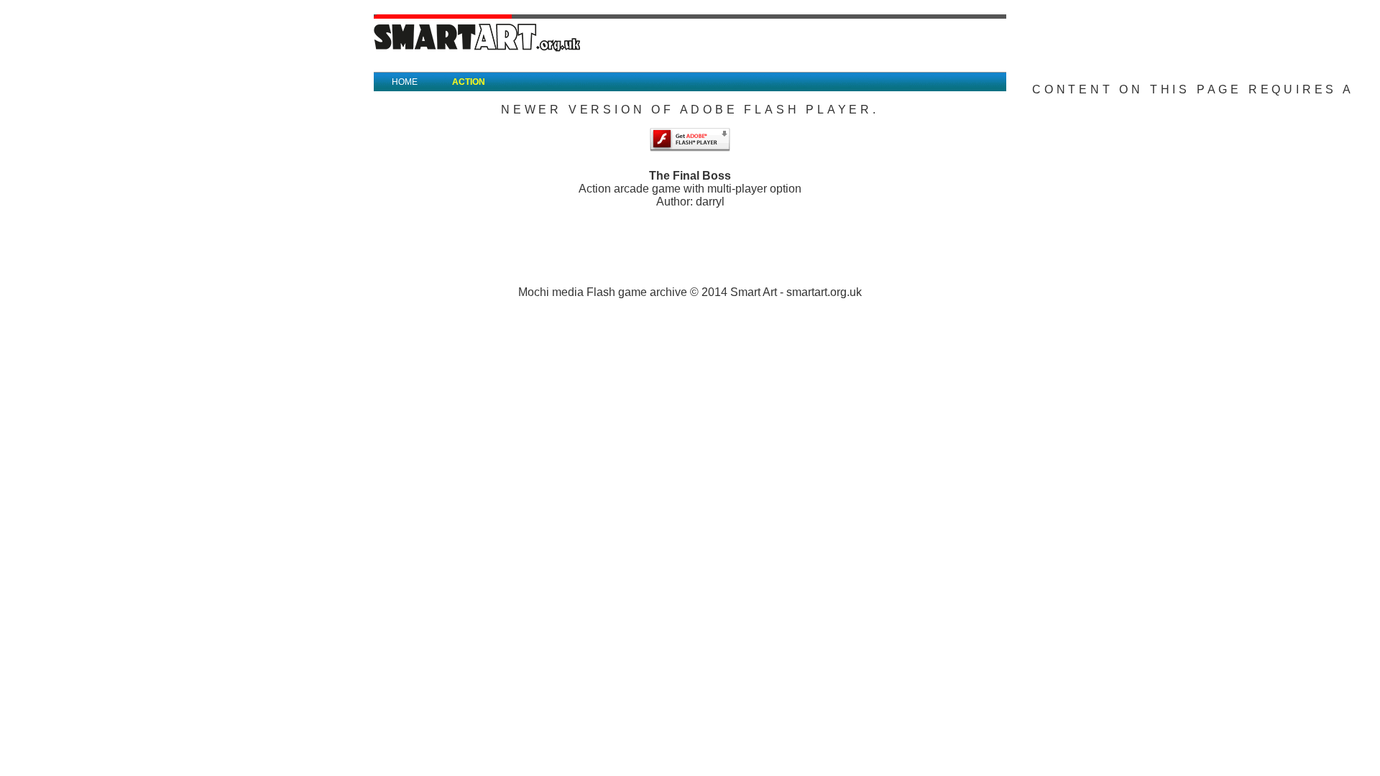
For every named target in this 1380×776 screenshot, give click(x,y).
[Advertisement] (690, 240)
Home (405, 82)
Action (468, 82)
